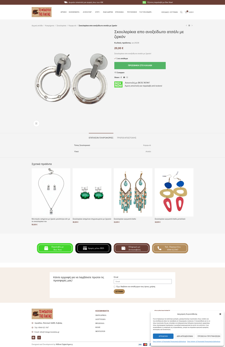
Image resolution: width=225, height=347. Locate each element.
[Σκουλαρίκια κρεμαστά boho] (133, 192)
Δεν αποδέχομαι (185, 336)
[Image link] (42, 314)
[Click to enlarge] (36, 123)
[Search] (181, 12)
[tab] (101, 136)
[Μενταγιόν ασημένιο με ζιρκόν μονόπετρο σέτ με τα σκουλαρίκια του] (51, 192)
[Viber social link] (127, 77)
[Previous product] (186, 25)
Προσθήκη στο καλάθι (140, 65)
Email (116, 277)
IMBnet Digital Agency (64, 344)
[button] (220, 314)
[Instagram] (39, 337)
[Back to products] (189, 25)
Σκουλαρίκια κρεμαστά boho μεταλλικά (170, 219)
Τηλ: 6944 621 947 (41, 327)
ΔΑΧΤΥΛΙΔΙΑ (100, 319)
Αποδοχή (163, 336)
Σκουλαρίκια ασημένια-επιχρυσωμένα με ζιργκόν (92, 219)
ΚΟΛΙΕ (97, 327)
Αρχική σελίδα (37, 26)
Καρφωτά (72, 26)
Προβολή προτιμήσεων (209, 336)
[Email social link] (124, 77)
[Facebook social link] (121, 77)
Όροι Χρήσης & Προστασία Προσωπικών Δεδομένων (169, 341)
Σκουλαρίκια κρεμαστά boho (125, 219)
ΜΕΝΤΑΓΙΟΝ (100, 331)
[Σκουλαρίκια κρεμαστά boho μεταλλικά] (174, 192)
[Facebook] (33, 337)
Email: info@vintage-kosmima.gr (46, 332)
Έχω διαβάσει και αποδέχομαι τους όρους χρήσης (135, 287)
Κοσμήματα (49, 26)
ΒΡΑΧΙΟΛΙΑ (99, 323)
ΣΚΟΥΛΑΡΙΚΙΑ (100, 315)
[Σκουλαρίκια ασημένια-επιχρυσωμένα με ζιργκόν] (92, 192)
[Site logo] (42, 12)
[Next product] (192, 25)
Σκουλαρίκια (61, 26)
